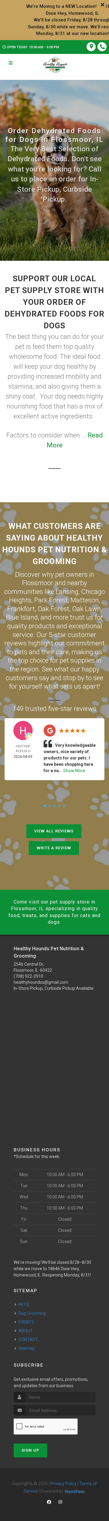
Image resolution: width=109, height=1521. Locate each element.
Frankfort (21, 609)
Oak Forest (53, 609)
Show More (74, 770)
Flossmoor (37, 583)
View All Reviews (54, 831)
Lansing (67, 591)
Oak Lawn (86, 609)
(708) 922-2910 (28, 976)
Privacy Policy (64, 1483)
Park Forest (51, 600)
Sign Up (30, 1450)
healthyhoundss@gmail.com (41, 982)
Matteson (85, 600)
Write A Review (54, 848)
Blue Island (22, 617)
